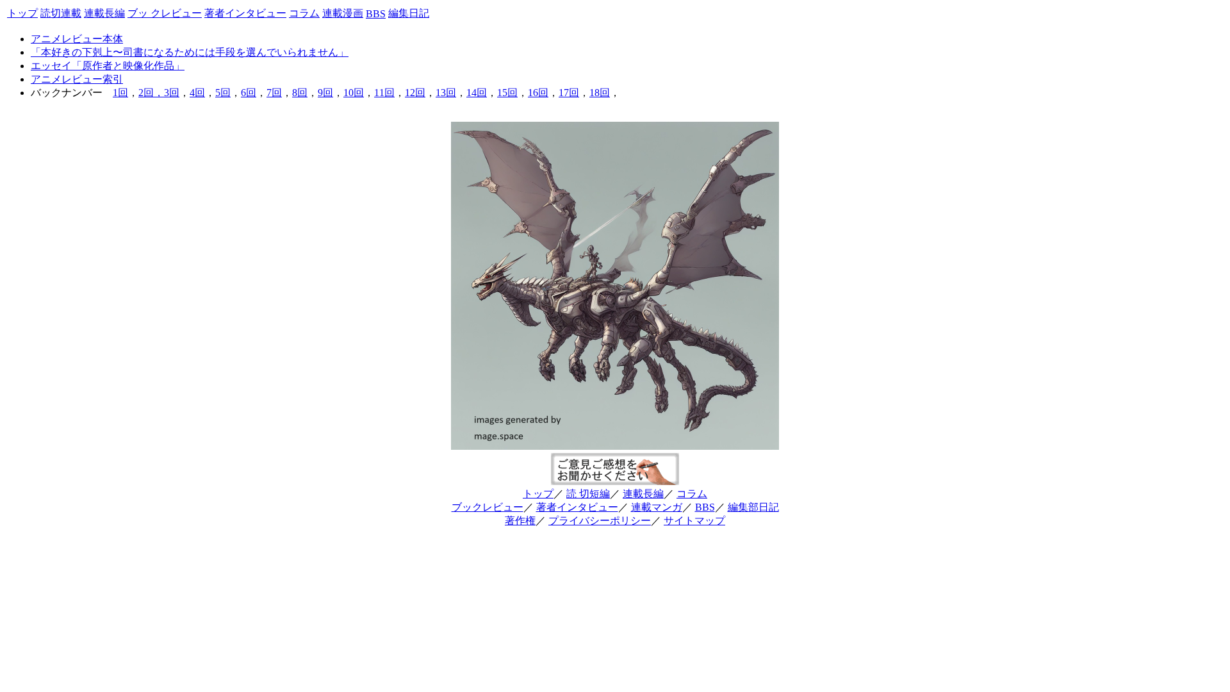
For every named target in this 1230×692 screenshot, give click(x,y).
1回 (120, 92)
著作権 (520, 520)
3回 (171, 92)
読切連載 (60, 13)
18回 (599, 92)
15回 (507, 92)
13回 (446, 92)
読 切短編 (588, 493)
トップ (22, 13)
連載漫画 (342, 13)
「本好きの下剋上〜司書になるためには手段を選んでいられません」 (189, 52)
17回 (569, 92)
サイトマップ (694, 520)
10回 (353, 92)
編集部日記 (753, 507)
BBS (376, 13)
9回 (325, 92)
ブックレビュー (487, 507)
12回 (415, 92)
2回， (151, 92)
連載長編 (104, 13)
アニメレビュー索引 (77, 79)
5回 (223, 92)
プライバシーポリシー (599, 520)
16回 (538, 92)
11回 (384, 92)
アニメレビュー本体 (77, 38)
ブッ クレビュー (164, 13)
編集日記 (408, 13)
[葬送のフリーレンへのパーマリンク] (615, 444)
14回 (476, 92)
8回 (300, 92)
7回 (274, 92)
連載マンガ (656, 507)
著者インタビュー (245, 13)
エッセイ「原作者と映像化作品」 (107, 65)
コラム (304, 13)
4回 (197, 92)
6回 (248, 92)
